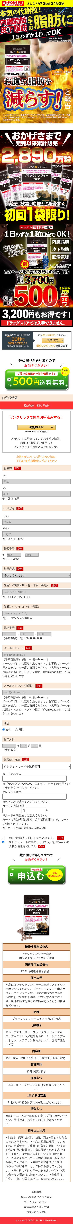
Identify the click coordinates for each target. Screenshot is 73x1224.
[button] (36, 429)
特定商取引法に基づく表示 (36, 1197)
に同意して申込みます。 (40, 837)
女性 (8, 729)
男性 (21, 729)
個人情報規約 (17, 837)
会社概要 (36, 1192)
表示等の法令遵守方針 (36, 1207)
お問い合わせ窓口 (36, 1211)
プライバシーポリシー (36, 1202)
